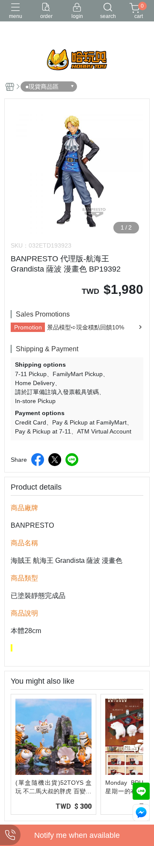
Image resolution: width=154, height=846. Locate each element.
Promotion (28, 327)
